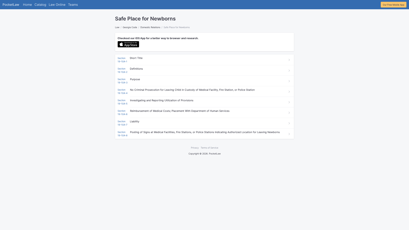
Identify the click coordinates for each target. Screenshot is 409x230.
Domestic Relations (150, 27)
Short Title (136, 58)
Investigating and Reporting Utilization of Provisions (161, 100)
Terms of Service (209, 147)
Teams (73, 5)
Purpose (135, 79)
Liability (134, 121)
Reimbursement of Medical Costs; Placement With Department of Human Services (179, 110)
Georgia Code (130, 27)
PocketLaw (11, 5)
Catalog (40, 5)
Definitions (136, 68)
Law (117, 27)
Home (27, 5)
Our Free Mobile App (393, 4)
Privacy (195, 147)
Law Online (57, 5)
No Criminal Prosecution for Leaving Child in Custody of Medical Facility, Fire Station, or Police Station (192, 89)
